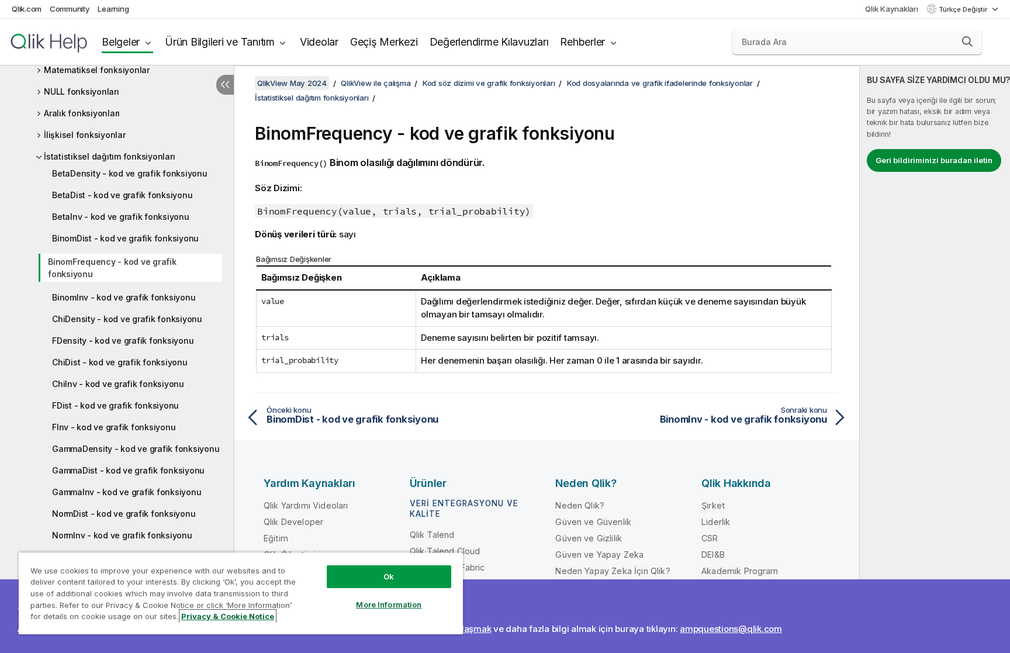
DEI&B (713, 554)
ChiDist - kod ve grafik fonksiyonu (120, 362)
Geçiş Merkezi (384, 42)
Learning (113, 8)
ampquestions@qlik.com (731, 628)
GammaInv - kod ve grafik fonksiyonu (126, 492)
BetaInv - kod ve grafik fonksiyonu (120, 217)
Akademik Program (740, 571)
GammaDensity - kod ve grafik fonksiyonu (135, 449)
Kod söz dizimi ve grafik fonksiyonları (489, 83)
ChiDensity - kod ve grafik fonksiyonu (127, 319)
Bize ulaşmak (464, 628)
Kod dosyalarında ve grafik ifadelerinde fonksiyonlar (660, 83)
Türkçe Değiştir (964, 9)
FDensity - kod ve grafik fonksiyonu (122, 340)
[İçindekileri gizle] (225, 85)
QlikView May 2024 (292, 83)
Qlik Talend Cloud (445, 551)
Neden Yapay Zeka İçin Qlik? (612, 571)
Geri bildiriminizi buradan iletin (934, 160)
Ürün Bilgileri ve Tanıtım (220, 42)
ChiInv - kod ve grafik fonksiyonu (118, 384)
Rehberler (582, 42)
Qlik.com (26, 8)
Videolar (319, 42)
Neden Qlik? (579, 505)
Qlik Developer (293, 522)
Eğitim (276, 538)
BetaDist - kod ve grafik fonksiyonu (122, 195)
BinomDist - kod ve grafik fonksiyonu (125, 238)
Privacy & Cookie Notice (227, 616)
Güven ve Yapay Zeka (599, 554)
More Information (388, 604)
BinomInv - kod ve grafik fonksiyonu (123, 297)
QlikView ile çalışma (375, 83)
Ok (388, 576)
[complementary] (935, 359)
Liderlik (715, 522)
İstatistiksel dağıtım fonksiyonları (109, 156)
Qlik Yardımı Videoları (306, 505)
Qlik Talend (432, 535)
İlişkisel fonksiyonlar (85, 135)
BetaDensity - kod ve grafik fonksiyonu (129, 173)
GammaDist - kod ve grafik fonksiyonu (128, 470)
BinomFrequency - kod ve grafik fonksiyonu (112, 268)
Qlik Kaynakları (891, 8)
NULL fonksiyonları (81, 91)
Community (70, 8)
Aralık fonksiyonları (82, 113)
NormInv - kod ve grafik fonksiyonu (122, 535)
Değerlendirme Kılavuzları (489, 42)
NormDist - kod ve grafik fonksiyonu (123, 514)
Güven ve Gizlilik (588, 538)
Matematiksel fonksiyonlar (97, 70)
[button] (967, 41)
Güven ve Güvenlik (593, 522)
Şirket (713, 505)
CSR (709, 538)
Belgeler (121, 42)
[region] (241, 593)
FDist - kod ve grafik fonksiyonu (115, 405)
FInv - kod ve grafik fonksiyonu (113, 427)
